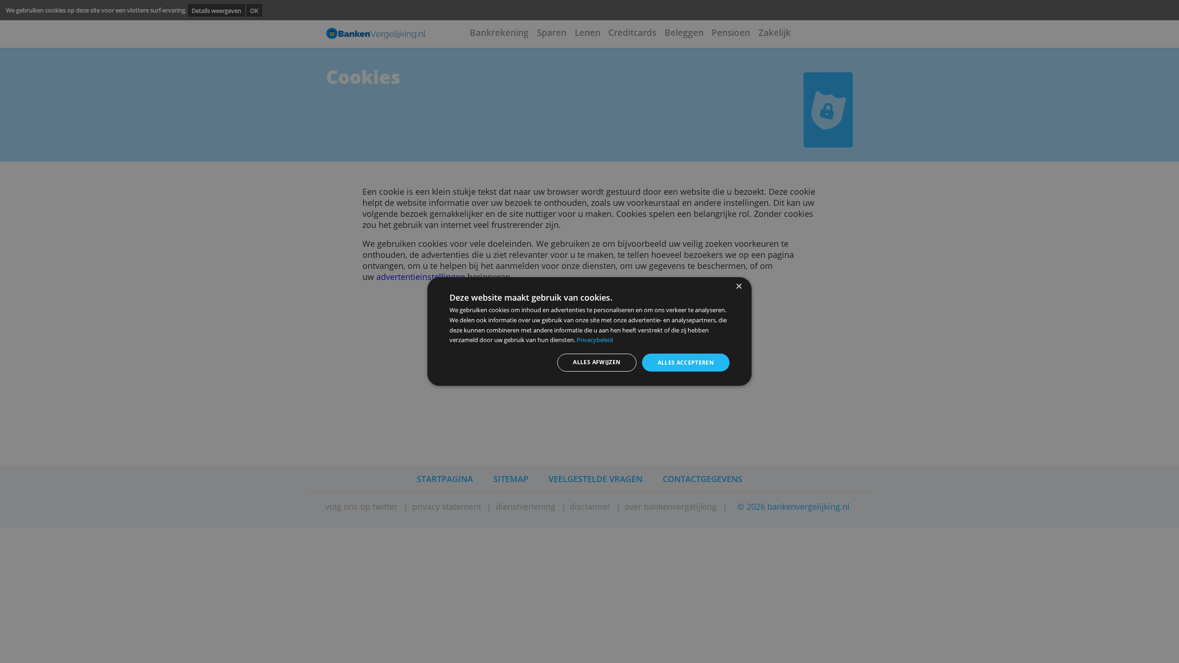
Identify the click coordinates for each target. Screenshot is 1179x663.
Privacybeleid (595, 340)
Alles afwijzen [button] (596, 362)
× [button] (738, 287)
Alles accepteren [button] (686, 362)
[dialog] (589, 331)
